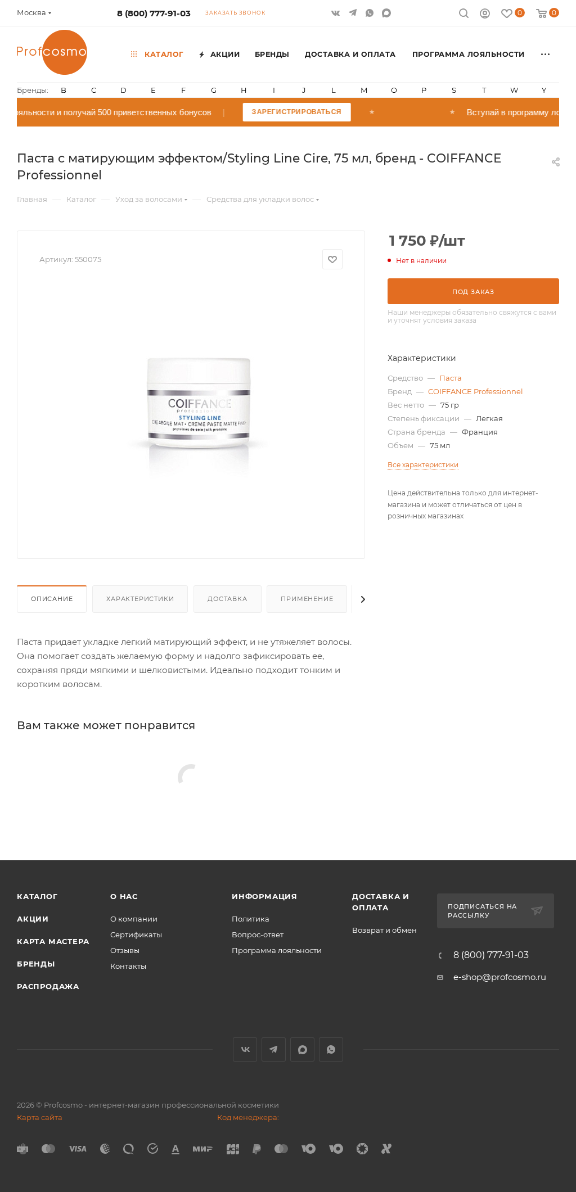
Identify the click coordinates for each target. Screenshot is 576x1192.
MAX (387, 12)
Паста (450, 377)
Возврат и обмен (384, 929)
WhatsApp (370, 12)
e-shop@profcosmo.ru (499, 977)
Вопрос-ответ (258, 934)
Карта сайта (39, 1117)
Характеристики (140, 599)
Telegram (274, 1049)
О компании (134, 918)
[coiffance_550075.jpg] (191, 409)
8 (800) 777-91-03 (154, 13)
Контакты (128, 965)
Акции (33, 918)
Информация (265, 896)
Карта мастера (53, 941)
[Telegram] (353, 12)
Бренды (36, 963)
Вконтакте (245, 1049)
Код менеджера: (248, 1117)
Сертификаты (136, 934)
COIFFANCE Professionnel (475, 391)
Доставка (227, 599)
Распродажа (48, 986)
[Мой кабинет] (485, 15)
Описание (52, 599)
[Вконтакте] (336, 12)
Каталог (37, 896)
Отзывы (125, 950)
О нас (124, 896)
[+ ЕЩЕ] (546, 54)
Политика (250, 918)
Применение (307, 599)
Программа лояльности (277, 950)
